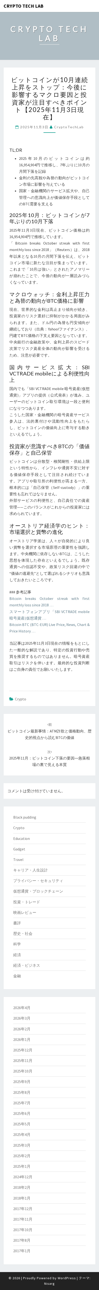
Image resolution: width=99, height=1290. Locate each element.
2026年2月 (22, 1029)
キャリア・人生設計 (30, 870)
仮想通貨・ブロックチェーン (38, 891)
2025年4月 (22, 1134)
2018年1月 (22, 1198)
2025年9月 (22, 1081)
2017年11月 (22, 1219)
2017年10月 (22, 1229)
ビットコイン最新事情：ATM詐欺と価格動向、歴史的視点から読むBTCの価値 (49, 731)
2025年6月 (22, 1113)
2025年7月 (22, 1102)
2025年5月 (22, 1124)
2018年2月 (22, 1187)
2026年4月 (22, 1007)
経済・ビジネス (26, 965)
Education (21, 838)
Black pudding (24, 817)
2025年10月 (22, 1071)
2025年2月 (22, 1155)
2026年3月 (22, 1018)
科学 (17, 944)
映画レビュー (24, 912)
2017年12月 (22, 1208)
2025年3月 (22, 1145)
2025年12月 (22, 1050)
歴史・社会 (22, 933)
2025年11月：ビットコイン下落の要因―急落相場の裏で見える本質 (49, 758)
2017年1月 (22, 1250)
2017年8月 (22, 1240)
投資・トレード (26, 901)
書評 (17, 923)
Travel (18, 859)
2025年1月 (22, 1166)
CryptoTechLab (69, 127)
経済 (17, 954)
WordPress (67, 1278)
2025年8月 (22, 1092)
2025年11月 (22, 1060)
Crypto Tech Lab (23, 6)
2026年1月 (22, 1039)
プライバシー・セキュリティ (38, 880)
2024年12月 (22, 1176)
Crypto (20, 699)
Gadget (19, 849)
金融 (17, 975)
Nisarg (49, 1283)
